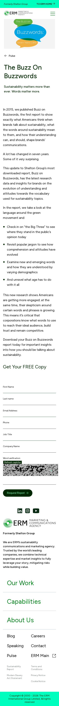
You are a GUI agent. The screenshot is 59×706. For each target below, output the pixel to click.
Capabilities (24, 601)
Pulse (12, 56)
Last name (8, 398)
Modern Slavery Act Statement (14, 677)
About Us (20, 620)
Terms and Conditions (36, 668)
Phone (6, 422)
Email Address (10, 410)
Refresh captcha (12, 462)
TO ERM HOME (45, 4)
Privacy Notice (38, 675)
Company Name (11, 446)
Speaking (15, 645)
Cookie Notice (38, 681)
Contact (38, 645)
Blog (11, 635)
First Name (8, 387)
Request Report (16, 493)
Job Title (7, 434)
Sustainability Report (14, 668)
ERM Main (40, 655)
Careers (38, 635)
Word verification (11, 458)
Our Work (20, 583)
